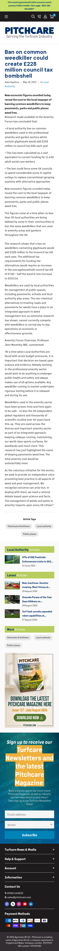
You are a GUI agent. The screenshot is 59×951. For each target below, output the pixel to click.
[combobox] (28, 824)
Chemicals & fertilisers (18, 637)
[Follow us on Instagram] (19, 904)
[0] (52, 16)
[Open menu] (6, 16)
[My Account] (45, 16)
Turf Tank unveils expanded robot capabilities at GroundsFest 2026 (37, 614)
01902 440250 (15, 892)
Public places (13, 645)
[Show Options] (51, 824)
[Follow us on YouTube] (25, 904)
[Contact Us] (39, 16)
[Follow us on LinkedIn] (31, 904)
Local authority (43, 637)
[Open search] (33, 16)
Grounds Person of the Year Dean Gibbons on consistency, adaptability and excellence (37, 600)
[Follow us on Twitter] (13, 904)
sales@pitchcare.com (19, 897)
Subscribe (29, 835)
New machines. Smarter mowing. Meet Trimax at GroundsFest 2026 (35, 585)
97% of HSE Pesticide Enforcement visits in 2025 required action (37, 560)
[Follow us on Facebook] (7, 904)
